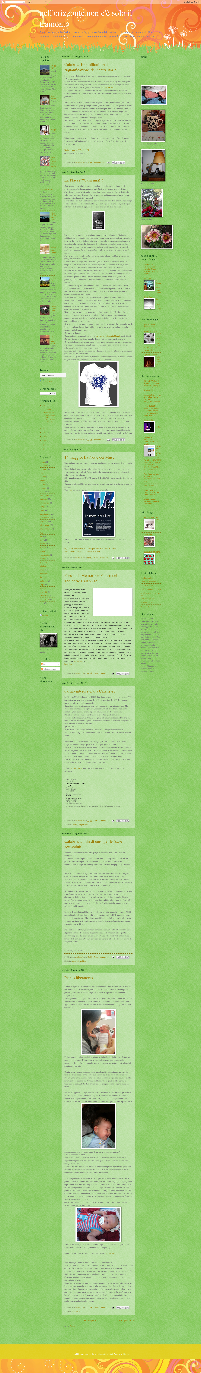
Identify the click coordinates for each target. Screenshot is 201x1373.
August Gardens (149, 326)
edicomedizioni (77, 768)
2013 (45, 405)
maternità (79, 1311)
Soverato (43, 577)
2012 (45, 428)
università (43, 592)
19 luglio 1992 (149, 406)
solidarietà (44, 573)
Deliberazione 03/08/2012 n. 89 (76, 150)
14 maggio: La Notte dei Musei (90, 457)
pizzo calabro (45, 555)
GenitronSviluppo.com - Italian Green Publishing (152, 397)
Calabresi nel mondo (148, 578)
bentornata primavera (158, 360)
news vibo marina (46, 189)
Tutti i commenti (49, 669)
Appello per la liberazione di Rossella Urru (152, 478)
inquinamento (45, 528)
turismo (43, 588)
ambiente (43, 469)
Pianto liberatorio (78, 977)
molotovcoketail (106, 1354)
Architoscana (79, 661)
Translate (48, 381)
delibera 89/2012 (107, 87)
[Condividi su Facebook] (121, 162)
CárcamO (148, 534)
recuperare (44, 562)
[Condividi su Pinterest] (123, 162)
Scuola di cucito (150, 331)
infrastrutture (45, 525)
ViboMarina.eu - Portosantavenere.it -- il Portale (152, 501)
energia (81, 824)
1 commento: (99, 162)
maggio (48, 409)
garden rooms (149, 324)
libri (73, 1311)
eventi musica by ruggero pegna (150, 594)
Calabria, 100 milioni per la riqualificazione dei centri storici (90, 67)
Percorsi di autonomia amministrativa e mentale (151, 440)
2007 (45, 449)
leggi (41, 532)
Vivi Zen (147, 278)
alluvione (43, 465)
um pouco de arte (151, 517)
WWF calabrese (147, 606)
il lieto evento (53, 279)
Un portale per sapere (53, 339)
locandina (68, 664)
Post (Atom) (74, 1326)
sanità (42, 569)
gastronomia (44, 517)
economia (75, 961)
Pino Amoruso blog (151, 474)
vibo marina (44, 599)
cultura (42, 491)
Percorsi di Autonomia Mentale (108, 336)
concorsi (43, 488)
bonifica (43, 476)
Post (45, 664)
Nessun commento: (101, 557)
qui (71, 489)
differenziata (44, 495)
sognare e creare (150, 354)
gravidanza (44, 521)
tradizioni (43, 580)
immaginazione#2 (53, 128)
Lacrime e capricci (112, 1253)
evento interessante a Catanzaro (90, 691)
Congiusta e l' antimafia (149, 581)
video (42, 603)
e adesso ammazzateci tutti (151, 589)
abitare (74, 824)
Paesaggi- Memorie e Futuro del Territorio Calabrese (90, 578)
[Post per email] (108, 162)
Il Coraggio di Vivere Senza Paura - (158, 286)
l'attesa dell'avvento (53, 308)
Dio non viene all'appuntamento (158, 305)
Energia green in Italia (152, 401)
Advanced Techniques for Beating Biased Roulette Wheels (152, 387)
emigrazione (44, 502)
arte (41, 473)
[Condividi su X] (118, 162)
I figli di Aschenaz (158, 425)
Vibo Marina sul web (53, 216)
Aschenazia (148, 420)
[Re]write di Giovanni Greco (150, 265)
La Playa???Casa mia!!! (83, 180)
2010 (45, 436)
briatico (43, 480)
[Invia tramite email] (113, 162)
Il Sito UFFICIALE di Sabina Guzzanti (151, 382)
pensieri (43, 547)
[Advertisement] (78, 1335)
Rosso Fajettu (149, 485)
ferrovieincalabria (148, 598)
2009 (45, 440)
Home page (90, 1320)
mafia (42, 540)
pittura (42, 551)
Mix (157, 519)
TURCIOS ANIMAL (152, 552)
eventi (87, 824)
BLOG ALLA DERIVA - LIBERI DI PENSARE (151, 492)
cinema (42, 484)
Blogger (126, 1354)
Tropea (42, 584)
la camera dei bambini (53, 250)
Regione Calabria (147, 602)
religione (43, 566)
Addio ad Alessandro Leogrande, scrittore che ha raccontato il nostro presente (151, 411)
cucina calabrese (147, 585)
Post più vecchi (127, 1320)
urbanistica (44, 595)
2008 (45, 444)
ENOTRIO (53, 67)
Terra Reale (148, 296)
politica (83, 961)
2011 (45, 432)
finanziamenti (45, 514)
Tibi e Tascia (53, 97)
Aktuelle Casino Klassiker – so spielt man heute (151, 271)
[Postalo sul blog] (115, 162)
